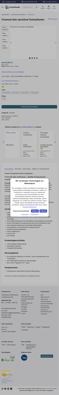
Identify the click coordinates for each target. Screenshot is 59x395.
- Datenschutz (33, 214)
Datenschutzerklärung (29, 207)
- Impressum (25, 214)
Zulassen (43, 211)
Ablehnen (35, 211)
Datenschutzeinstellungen (21, 211)
